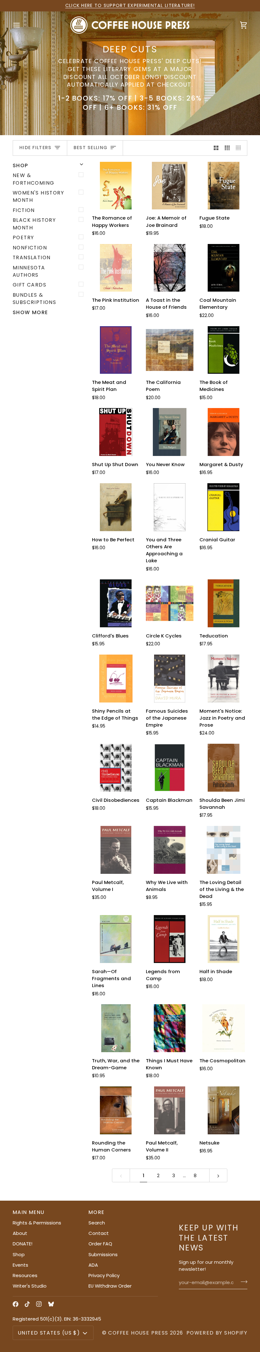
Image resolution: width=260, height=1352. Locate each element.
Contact (98, 1233)
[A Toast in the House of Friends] (170, 268)
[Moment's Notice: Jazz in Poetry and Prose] (223, 678)
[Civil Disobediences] (116, 768)
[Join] (242, 1281)
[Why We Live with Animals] (170, 850)
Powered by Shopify (216, 1332)
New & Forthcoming (33, 179)
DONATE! (22, 1243)
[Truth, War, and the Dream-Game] (116, 1028)
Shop (19, 1254)
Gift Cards (29, 284)
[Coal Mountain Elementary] (223, 268)
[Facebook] (15, 1304)
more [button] (96, 1212)
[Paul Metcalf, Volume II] (170, 1110)
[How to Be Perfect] (116, 507)
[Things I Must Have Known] (170, 1028)
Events (20, 1265)
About (20, 1233)
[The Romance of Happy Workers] (116, 186)
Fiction (24, 210)
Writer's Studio (30, 1286)
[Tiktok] (27, 1304)
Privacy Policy (104, 1275)
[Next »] (218, 1175)
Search (96, 1222)
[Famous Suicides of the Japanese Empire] (170, 678)
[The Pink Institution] (116, 268)
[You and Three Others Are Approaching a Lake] (170, 507)
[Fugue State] (223, 186)
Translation (31, 257)
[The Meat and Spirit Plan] (116, 350)
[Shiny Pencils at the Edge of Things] (116, 678)
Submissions (103, 1254)
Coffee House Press (138, 1332)
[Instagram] (39, 1304)
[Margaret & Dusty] (223, 432)
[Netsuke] (223, 1110)
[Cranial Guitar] (223, 507)
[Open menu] (22, 24)
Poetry (23, 237)
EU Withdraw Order (110, 1286)
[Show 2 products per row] (216, 148)
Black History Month (34, 224)
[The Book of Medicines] (223, 350)
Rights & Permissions (37, 1222)
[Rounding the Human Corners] (116, 1110)
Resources (25, 1275)
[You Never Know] (170, 432)
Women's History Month (38, 196)
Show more (30, 312)
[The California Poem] (170, 350)
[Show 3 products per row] (227, 148)
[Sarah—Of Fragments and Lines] (116, 939)
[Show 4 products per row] (240, 148)
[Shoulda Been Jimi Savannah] (223, 768)
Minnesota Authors (29, 271)
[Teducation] (223, 603)
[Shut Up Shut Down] (116, 432)
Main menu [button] (29, 1212)
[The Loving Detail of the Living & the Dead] (223, 850)
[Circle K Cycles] (170, 603)
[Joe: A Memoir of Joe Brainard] (170, 186)
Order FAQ (100, 1243)
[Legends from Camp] (170, 939)
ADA (93, 1265)
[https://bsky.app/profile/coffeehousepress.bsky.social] (51, 1304)
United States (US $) (49, 1332)
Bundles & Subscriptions (34, 299)
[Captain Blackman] (170, 768)
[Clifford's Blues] (116, 603)
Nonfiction (30, 247)
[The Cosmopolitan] (223, 1028)
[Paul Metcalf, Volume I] (116, 850)
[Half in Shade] (223, 939)
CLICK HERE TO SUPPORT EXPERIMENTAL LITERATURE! (130, 5)
